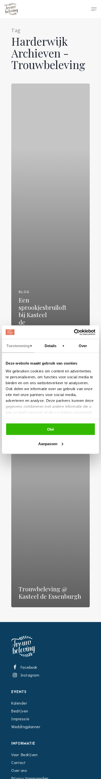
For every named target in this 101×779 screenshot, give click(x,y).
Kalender (19, 703)
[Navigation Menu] (94, 9)
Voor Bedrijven (24, 754)
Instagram (29, 675)
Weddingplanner (25, 726)
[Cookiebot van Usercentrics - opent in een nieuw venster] (73, 332)
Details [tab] (51, 346)
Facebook (28, 667)
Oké (50, 429)
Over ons (19, 770)
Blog (24, 292)
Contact (18, 762)
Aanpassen (47, 443)
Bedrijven (19, 710)
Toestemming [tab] (18, 346)
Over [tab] (83, 346)
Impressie (20, 718)
